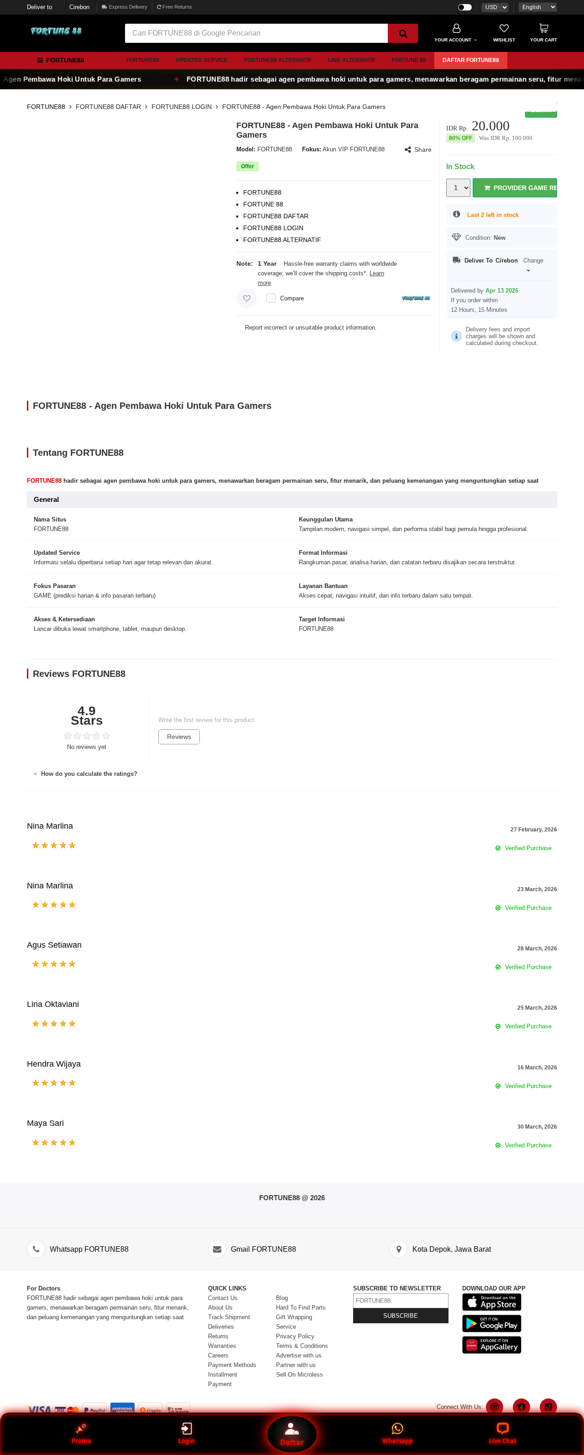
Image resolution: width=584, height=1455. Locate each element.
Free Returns (176, 7)
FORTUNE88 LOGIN (181, 106)
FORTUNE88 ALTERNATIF (278, 60)
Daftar (292, 1442)
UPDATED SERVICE (202, 60)
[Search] (403, 33)
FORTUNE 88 (409, 60)
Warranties (222, 1345)
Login (186, 1441)
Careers (218, 1355)
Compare (292, 298)
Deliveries (221, 1326)
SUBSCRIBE (400, 1315)
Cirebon (58, 7)
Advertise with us (299, 1355)
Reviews (179, 736)
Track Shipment (229, 1317)
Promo (81, 1441)
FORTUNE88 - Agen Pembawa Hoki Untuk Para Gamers (304, 106)
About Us (220, 1307)
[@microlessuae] (494, 1407)
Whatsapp (397, 1441)
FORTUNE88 (142, 60)
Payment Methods (232, 1365)
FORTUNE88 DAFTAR (108, 106)
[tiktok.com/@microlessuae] (548, 1407)
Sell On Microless (299, 1374)
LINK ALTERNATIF (351, 60)
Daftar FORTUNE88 (471, 60)
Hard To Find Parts (301, 1307)
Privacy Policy (295, 1336)
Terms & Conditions (302, 1345)
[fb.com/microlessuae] (521, 1407)
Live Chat (502, 1441)
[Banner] (56, 31)
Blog (282, 1298)
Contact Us (223, 1298)
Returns (218, 1336)
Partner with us (296, 1365)
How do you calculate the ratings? (88, 773)
